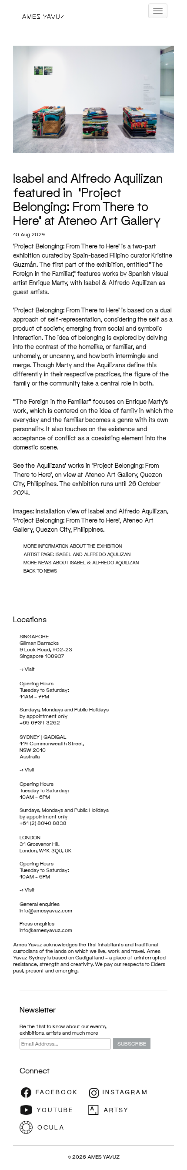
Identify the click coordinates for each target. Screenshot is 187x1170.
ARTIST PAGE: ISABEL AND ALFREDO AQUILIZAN (76, 554)
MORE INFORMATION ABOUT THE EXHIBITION (72, 546)
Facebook (52, 1092)
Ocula (52, 1127)
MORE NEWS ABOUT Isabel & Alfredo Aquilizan (81, 562)
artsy (119, 1110)
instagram (119, 1092)
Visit (29, 669)
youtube (52, 1110)
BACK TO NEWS (40, 570)
